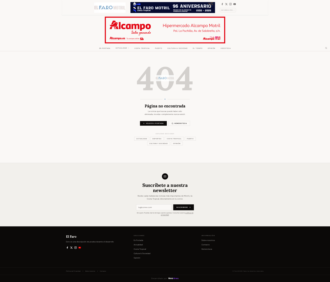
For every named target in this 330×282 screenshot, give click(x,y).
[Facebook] (222, 4)
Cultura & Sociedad (177, 48)
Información (227, 10)
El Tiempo (198, 48)
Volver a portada (155, 123)
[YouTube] (234, 4)
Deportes (156, 139)
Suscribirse (182, 207)
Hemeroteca (180, 123)
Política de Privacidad (73, 271)
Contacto (205, 244)
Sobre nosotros (208, 240)
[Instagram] (230, 4)
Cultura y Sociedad (158, 143)
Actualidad (121, 48)
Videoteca (226, 48)
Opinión (211, 48)
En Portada (104, 48)
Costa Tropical (142, 48)
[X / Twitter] (226, 4)
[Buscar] (326, 48)
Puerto (158, 48)
